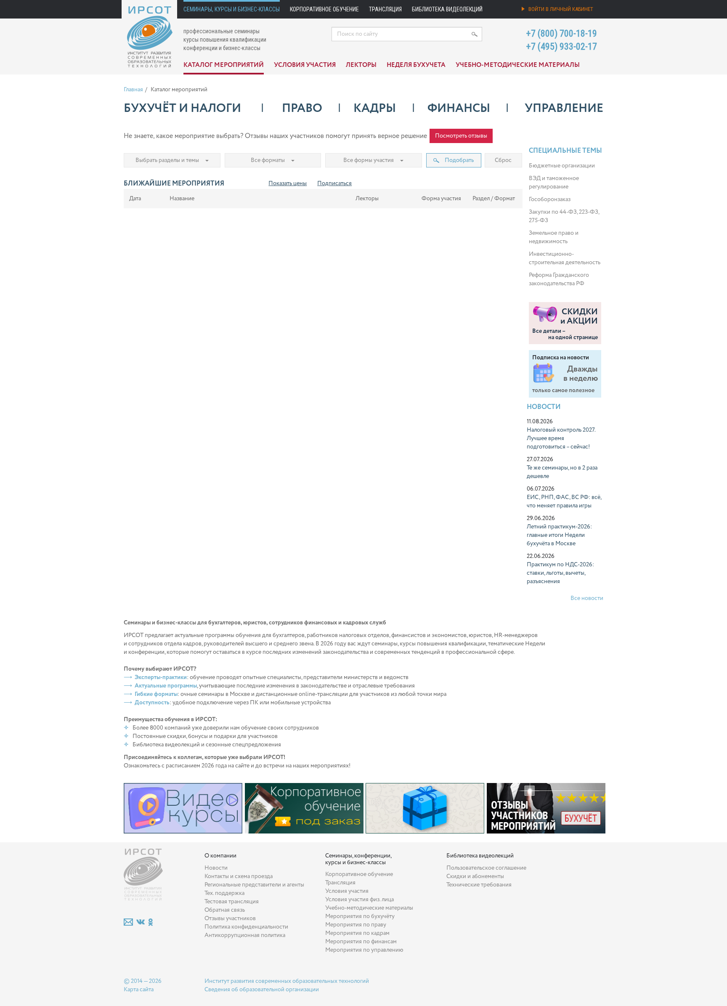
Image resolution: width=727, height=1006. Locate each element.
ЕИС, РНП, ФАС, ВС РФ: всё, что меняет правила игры (564, 501)
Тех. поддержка (224, 893)
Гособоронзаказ (549, 199)
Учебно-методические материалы (518, 65)
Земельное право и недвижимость (553, 237)
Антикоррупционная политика (244, 935)
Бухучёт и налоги (182, 108)
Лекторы (361, 65)
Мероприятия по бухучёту (360, 916)
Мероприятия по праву (355, 925)
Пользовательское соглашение (486, 868)
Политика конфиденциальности (246, 927)
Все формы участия (368, 160)
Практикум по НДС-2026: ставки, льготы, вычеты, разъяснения (560, 573)
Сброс (503, 160)
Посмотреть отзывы (461, 136)
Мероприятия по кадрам (357, 933)
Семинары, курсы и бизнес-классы (231, 9)
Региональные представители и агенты (254, 885)
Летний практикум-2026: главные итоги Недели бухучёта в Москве (559, 535)
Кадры (374, 108)
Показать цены (287, 183)
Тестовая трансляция (231, 901)
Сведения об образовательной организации (261, 989)
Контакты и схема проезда (238, 876)
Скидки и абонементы (475, 876)
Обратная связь (224, 910)
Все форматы (268, 160)
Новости (544, 407)
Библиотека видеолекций (447, 9)
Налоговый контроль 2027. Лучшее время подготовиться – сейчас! (561, 438)
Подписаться (334, 183)
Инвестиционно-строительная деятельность (564, 258)
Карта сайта (139, 989)
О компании (220, 856)
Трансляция (385, 9)
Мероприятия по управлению (364, 950)
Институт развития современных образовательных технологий (286, 981)
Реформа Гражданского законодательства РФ (559, 279)
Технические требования (479, 885)
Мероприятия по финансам (361, 941)
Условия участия (305, 65)
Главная (133, 89)
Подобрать (458, 160)
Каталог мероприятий (223, 65)
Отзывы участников (230, 918)
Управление (564, 108)
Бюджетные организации (562, 166)
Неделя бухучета (416, 65)
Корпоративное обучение (324, 9)
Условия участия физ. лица (359, 899)
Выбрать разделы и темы (167, 160)
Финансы (458, 108)
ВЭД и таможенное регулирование (554, 182)
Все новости (586, 598)
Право (302, 108)
